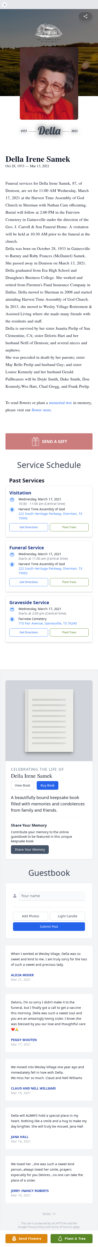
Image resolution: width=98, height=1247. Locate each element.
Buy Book (47, 785)
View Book (22, 785)
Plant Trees (69, 527)
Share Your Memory (30, 849)
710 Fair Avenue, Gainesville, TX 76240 (47, 623)
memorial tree (60, 402)
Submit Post (49, 926)
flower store (41, 409)
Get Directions (29, 527)
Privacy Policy (36, 1227)
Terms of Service (61, 1227)
